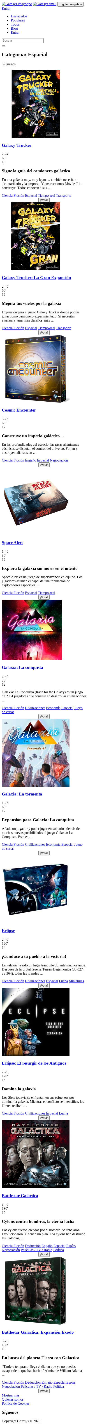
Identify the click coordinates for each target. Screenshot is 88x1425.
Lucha (63, 981)
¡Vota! (44, 200)
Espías (71, 1246)
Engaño (30, 460)
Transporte (63, 195)
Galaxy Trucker (16, 145)
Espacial (31, 195)
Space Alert (12, 542)
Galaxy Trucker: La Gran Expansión (36, 277)
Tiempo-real (46, 195)
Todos (15, 24)
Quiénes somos (12, 1399)
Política (58, 1250)
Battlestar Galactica (20, 1195)
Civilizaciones (35, 708)
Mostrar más (10, 1395)
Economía (53, 708)
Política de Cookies (15, 1403)
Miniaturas (76, 981)
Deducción (33, 1246)
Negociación (59, 460)
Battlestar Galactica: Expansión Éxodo (38, 1332)
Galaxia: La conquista (22, 667)
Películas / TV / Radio (36, 1250)
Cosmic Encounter (19, 410)
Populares (18, 20)
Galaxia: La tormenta (22, 794)
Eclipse (8, 930)
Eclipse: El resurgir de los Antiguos (34, 1063)
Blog (14, 28)
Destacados (19, 16)
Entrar (6, 8)
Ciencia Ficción (13, 195)
